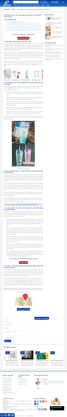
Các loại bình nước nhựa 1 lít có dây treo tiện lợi (38, 80)
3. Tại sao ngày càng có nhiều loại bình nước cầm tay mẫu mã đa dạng (23, 26)
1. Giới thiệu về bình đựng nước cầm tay (15, 22)
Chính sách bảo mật (22, 379)
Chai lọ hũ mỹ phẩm (7, 377)
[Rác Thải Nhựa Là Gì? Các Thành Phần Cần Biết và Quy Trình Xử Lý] (56, 355)
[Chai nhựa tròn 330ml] (8, 74)
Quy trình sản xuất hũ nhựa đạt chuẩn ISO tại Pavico (25, 204)
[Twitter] (38, 401)
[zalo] (38, 404)
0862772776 (8, 408)
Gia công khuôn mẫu (7, 384)
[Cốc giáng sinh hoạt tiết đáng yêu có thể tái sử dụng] (18, 74)
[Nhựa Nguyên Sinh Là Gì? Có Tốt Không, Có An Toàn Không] (41, 355)
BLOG (42, 5)
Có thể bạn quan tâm (50, 42)
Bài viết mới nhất (49, 14)
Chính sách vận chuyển (23, 381)
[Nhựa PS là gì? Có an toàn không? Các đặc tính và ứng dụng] (26, 355)
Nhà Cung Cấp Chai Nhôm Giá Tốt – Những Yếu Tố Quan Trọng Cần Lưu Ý (53, 56)
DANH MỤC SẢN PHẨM (26, 5)
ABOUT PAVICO (36, 5)
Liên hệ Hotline (23, 262)
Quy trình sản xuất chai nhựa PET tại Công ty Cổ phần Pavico (57, 37)
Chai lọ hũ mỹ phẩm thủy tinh (9, 392)
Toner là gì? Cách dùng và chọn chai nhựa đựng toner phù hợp (56, 23)
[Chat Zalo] (12, 415)
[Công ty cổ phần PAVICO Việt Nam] (7, 3)
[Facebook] (35, 401)
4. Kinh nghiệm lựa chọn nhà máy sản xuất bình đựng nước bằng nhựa (23, 28)
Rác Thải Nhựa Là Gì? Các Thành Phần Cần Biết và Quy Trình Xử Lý (55, 360)
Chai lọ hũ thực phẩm (7, 381)
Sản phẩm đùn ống (7, 390)
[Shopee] (46, 401)
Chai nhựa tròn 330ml (8, 80)
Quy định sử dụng (22, 384)
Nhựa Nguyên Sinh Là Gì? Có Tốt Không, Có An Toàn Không (40, 360)
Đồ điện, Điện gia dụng (7, 389)
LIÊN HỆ (47, 5)
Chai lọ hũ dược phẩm (7, 379)
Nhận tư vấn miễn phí (23, 38)
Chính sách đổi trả (22, 382)
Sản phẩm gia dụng (7, 387)
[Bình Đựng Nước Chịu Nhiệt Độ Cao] (28, 74)
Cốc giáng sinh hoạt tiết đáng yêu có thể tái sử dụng (18, 80)
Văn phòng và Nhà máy (23, 309)
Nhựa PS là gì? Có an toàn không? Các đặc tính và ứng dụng (54, 59)
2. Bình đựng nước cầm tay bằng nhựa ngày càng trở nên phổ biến (22, 24)
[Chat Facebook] (9, 415)
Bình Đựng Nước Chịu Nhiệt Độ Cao (28, 80)
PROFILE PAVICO (17, 5)
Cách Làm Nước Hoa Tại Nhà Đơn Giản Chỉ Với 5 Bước (57, 32)
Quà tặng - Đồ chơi (7, 385)
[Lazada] (35, 404)
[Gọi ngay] (2, 415)
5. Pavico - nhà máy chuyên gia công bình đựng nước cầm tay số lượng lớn (24, 30)
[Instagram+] (40, 401)
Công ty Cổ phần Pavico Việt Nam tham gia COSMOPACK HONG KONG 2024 (53, 53)
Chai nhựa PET (6, 394)
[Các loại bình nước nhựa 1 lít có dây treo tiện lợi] (38, 74)
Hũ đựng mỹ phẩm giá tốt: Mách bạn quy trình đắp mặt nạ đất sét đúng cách (57, 18)
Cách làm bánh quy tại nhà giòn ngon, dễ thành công (56, 27)
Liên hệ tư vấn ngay (41, 318)
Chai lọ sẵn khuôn (6, 382)
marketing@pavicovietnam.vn (12, 406)
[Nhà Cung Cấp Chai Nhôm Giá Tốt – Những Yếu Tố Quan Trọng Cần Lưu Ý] (11, 355)
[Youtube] (43, 401)
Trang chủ (6, 9)
